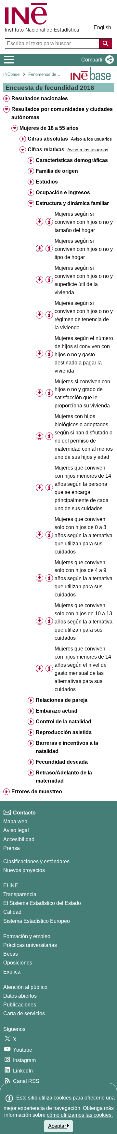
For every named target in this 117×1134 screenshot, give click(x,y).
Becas (10, 954)
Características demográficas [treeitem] (72, 160)
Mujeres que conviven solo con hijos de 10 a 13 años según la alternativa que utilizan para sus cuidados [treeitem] (83, 622)
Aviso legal (16, 830)
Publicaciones (19, 1004)
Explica (11, 972)
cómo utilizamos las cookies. (80, 1115)
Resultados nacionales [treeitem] (39, 98)
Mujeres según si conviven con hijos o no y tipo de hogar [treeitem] (84, 249)
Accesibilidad (18, 839)
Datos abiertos (20, 996)
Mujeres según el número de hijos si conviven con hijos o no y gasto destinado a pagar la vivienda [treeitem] (84, 354)
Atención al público (25, 987)
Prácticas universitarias (30, 945)
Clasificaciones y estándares (36, 861)
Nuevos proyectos (24, 870)
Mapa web (15, 821)
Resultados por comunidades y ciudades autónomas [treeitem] (62, 113)
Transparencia (19, 894)
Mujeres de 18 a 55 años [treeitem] (49, 128)
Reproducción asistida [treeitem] (64, 732)
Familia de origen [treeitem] (57, 171)
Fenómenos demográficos (52, 74)
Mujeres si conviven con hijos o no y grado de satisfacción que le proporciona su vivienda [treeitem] (82, 394)
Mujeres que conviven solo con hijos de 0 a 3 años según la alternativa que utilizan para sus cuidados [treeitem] (83, 535)
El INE (10, 885)
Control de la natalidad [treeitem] (63, 721)
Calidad (12, 912)
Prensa (11, 848)
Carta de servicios (24, 1013)
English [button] (102, 27)
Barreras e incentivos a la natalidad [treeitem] (67, 747)
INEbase (11, 74)
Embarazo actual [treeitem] (56, 711)
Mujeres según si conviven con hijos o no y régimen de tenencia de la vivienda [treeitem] (84, 315)
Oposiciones (17, 962)
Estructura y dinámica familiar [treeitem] (72, 203)
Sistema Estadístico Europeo (36, 921)
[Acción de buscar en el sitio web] (105, 43)
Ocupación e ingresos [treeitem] (63, 192)
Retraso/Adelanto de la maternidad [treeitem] (64, 777)
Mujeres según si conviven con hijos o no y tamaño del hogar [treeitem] (84, 222)
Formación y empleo (26, 936)
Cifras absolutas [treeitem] (48, 139)
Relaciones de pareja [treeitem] (61, 700)
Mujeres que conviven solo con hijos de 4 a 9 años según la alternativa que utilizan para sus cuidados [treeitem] (83, 579)
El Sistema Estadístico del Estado (42, 903)
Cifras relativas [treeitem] (46, 149)
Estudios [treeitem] (47, 181)
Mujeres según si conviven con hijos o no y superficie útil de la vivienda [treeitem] (84, 280)
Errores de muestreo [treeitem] (36, 791)
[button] (96, 60)
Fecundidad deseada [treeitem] (62, 762)
